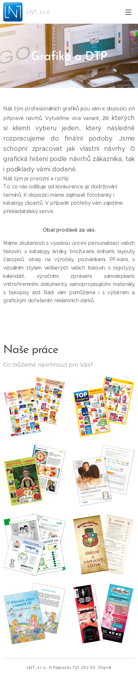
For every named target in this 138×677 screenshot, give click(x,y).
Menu (128, 11)
